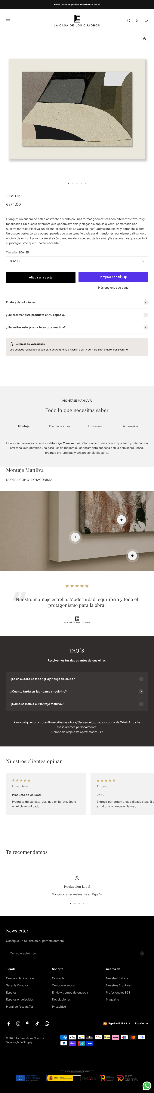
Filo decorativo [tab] (59, 426)
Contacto (58, 978)
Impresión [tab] (95, 426)
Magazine (112, 999)
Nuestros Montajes (119, 985)
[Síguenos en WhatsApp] (46, 1023)
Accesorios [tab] (130, 426)
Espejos (11, 992)
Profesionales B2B (118, 992)
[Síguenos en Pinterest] (27, 1023)
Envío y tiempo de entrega (70, 992)
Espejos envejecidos (20, 999)
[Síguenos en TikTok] (37, 1023)
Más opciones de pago (113, 287)
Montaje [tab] (23, 426)
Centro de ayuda (63, 985)
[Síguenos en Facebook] (8, 1023)
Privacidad (59, 1006)
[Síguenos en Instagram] (18, 1023)
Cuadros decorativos (20, 978)
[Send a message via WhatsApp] (147, 1086)
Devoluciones (61, 999)
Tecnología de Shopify (19, 1042)
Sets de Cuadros (17, 985)
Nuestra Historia (117, 978)
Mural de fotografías (19, 1006)
